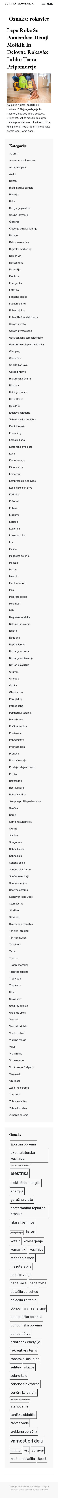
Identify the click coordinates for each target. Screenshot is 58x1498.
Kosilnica (14, 494)
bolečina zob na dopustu (20, 1165)
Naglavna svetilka (19, 617)
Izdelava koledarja (19, 412)
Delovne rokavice (19, 242)
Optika (13, 685)
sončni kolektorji (24, 1392)
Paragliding (16, 699)
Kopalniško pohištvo (20, 487)
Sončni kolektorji (19, 876)
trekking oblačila (24, 1431)
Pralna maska (17, 746)
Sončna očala (17, 862)
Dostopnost (16, 262)
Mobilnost (14, 603)
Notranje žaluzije (19, 665)
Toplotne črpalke (18, 971)
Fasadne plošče (18, 296)
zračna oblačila (23, 1459)
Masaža (13, 562)
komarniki (18, 1249)
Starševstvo (16, 903)
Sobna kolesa (16, 849)
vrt (26, 1450)
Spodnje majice (18, 883)
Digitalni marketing (20, 249)
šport (42, 1459)
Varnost (13, 1019)
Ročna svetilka (17, 794)
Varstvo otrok (17, 1033)
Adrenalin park (17, 167)
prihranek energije (25, 1342)
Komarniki (15, 474)
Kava (12, 453)
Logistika (14, 528)
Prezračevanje (17, 760)
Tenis (12, 951)
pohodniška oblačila (26, 1317)
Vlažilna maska (17, 1040)
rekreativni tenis (24, 1350)
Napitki (13, 630)
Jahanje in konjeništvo (22, 419)
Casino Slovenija (18, 215)
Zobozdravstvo (18, 1108)
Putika (13, 774)
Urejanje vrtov (17, 1012)
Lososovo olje (17, 535)
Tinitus (13, 958)
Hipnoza (14, 385)
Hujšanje (14, 405)
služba (29, 1367)
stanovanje (19, 1406)
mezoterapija (21, 1266)
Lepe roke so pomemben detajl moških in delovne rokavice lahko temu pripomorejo (28, 48)
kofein (16, 1241)
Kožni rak (14, 501)
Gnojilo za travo (18, 365)
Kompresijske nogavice (22, 480)
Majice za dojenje (19, 555)
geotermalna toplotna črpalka (28, 1211)
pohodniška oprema (26, 1325)
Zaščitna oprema (19, 1087)
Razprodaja (15, 780)
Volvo (12, 1046)
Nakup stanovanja (19, 624)
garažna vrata (22, 1200)
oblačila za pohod (24, 1292)
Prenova (14, 753)
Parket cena (16, 705)
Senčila (13, 808)
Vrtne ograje (16, 1060)
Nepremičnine (17, 644)
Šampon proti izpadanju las (25, 801)
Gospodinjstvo (17, 371)
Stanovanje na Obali (21, 896)
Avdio (12, 174)
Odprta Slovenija (19, 3)
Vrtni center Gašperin (21, 1067)
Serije (12, 815)
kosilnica (37, 1249)
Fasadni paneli (17, 303)
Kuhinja (13, 508)
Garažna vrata (17, 324)
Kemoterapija (17, 460)
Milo (11, 590)
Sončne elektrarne (20, 869)
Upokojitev (15, 999)
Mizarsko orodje (18, 596)
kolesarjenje (33, 1241)
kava (30, 1231)
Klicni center (16, 467)
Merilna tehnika (18, 583)
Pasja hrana (16, 719)
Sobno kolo (15, 855)
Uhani (12, 992)
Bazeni (13, 180)
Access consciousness (22, 160)
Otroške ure (16, 692)
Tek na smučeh (18, 937)
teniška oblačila (23, 1415)
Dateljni (13, 235)
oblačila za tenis (23, 1300)
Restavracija (16, 787)
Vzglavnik (15, 1074)
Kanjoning (15, 433)
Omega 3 (14, 678)
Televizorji (15, 944)
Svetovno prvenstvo (21, 924)
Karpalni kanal (17, 440)
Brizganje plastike (19, 208)
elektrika (20, 1173)
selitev (16, 1367)
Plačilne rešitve (18, 726)
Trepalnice (15, 985)
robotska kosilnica (25, 1359)
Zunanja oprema (18, 1115)
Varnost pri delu (18, 1026)
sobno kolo (19, 1376)
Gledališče (15, 358)
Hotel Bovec (16, 399)
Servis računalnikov (20, 821)
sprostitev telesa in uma (20, 1399)
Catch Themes (41, 1490)
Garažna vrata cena (20, 330)
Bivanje (13, 194)
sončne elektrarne (25, 1384)
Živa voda (15, 1094)
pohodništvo (20, 1334)
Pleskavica (15, 733)
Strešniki (14, 917)
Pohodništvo (16, 740)
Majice (13, 549)
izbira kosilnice (22, 1222)
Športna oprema (18, 890)
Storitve (14, 910)
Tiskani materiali (18, 965)
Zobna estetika (18, 1101)
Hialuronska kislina (20, 378)
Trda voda (15, 978)
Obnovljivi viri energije (28, 1308)
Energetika (15, 283)
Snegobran (15, 842)
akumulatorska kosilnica (23, 1155)
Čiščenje (14, 221)
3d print (13, 153)
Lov (11, 542)
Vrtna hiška (15, 1053)
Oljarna (13, 671)
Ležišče (13, 521)
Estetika (14, 290)
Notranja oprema (19, 651)
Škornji (13, 828)
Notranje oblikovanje (21, 658)
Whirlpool (14, 1080)
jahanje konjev (17, 1233)
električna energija (26, 1183)
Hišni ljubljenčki (18, 392)
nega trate (38, 1283)
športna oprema (23, 1144)
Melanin (13, 576)
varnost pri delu (27, 1441)
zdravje (38, 1450)
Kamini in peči (17, 426)
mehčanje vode (23, 1258)
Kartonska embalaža (20, 446)
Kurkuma (14, 515)
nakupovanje (21, 1275)
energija (17, 1191)
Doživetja (14, 269)
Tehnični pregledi (19, 930)
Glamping (14, 351)
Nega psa (14, 637)
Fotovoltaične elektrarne (23, 317)
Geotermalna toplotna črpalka (26, 344)
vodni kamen (16, 1451)
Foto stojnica (17, 310)
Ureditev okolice (18, 1005)
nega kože (18, 1283)
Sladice (13, 835)
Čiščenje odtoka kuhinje (23, 228)
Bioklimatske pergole (21, 187)
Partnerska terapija (20, 712)
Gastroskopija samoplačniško (26, 337)
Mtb (11, 610)
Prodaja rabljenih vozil (22, 767)
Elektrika (14, 276)
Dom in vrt (15, 255)
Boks (12, 201)
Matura (13, 569)
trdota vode (20, 1423)
